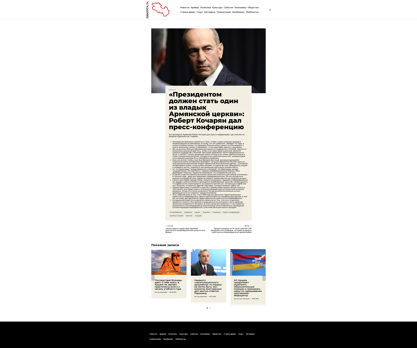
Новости (184, 7)
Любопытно (252, 12)
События (228, 7)
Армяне (195, 7)
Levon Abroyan (244, 299)
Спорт (199, 12)
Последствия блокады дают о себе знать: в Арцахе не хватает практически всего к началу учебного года (168, 284)
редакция (163, 292)
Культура (217, 7)
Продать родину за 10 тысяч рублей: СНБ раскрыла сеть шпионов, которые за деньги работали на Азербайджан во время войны (231, 229)
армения (188, 212)
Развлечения (224, 12)
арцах (197, 212)
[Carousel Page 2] (209, 308)
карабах (206, 212)
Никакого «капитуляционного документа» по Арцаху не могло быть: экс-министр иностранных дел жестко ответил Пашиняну (208, 287)
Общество (253, 7)
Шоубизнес (238, 12)
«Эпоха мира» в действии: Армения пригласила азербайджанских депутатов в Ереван (185, 229)
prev (153, 278)
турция (198, 216)
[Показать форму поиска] (269, 10)
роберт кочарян (176, 216)
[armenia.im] (158, 10)
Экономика (240, 7)
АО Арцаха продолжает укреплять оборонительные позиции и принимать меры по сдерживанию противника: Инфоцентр (248, 288)
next (264, 278)
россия (189, 216)
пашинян (216, 212)
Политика (205, 7)
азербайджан (176, 212)
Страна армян (187, 12)
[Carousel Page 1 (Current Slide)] (207, 308)
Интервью (209, 12)
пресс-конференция (231, 212)
